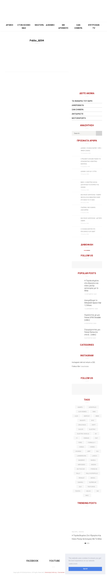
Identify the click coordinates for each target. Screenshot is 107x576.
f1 (77, 438)
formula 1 (91, 442)
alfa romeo (82, 411)
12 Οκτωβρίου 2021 (90, 294)
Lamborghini (81, 456)
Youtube (54, 560)
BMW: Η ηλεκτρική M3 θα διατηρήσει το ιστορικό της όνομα (90, 184)
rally (78, 473)
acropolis (92, 407)
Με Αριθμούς (63, 26)
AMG (94, 411)
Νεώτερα (39, 25)
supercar (92, 482)
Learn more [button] (73, 563)
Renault (82, 478)
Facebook (32, 560)
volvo (88, 491)
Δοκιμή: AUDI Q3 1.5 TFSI (88, 171)
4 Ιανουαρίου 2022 (90, 323)
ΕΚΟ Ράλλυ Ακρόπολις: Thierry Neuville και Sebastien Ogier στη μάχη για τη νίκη (91, 197)
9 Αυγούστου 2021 (90, 338)
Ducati (80, 429)
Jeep (88, 451)
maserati (81, 460)
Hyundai (78, 451)
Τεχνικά (81, 532)
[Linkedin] (89, 387)
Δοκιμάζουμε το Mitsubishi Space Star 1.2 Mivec (92, 302)
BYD (92, 420)
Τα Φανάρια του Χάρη (82, 101)
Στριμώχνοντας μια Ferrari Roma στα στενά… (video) (92, 332)
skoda (93, 478)
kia (97, 451)
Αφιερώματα (78, 105)
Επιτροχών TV (93, 26)
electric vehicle (83, 433)
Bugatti (82, 420)
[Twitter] (80, 387)
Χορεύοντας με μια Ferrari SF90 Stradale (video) (92, 317)
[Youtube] (87, 265)
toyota (77, 491)
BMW (97, 416)
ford (80, 442)
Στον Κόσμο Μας (23, 26)
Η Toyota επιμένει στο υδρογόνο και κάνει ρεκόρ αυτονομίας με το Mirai (91, 285)
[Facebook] (82, 265)
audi (76, 416)
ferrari (86, 438)
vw (98, 491)
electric (92, 429)
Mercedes (81, 464)
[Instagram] (91, 265)
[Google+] (84, 387)
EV (96, 433)
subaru (80, 482)
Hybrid (92, 447)
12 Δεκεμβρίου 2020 (91, 309)
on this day (81, 469)
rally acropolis (92, 473)
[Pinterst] (87, 391)
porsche (94, 469)
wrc (87, 495)
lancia (94, 456)
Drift (94, 425)
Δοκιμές (50, 25)
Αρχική (9, 25)
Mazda (93, 460)
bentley (87, 416)
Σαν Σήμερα (78, 26)
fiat (96, 438)
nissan (93, 464)
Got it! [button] (85, 569)
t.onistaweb (84, 366)
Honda (81, 447)
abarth (80, 407)
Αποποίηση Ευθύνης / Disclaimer (55, 572)
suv (80, 486)
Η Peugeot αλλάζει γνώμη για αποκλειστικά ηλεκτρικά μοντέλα (91, 161)
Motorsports (79, 118)
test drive (91, 486)
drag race (82, 425)
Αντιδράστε (77, 114)
